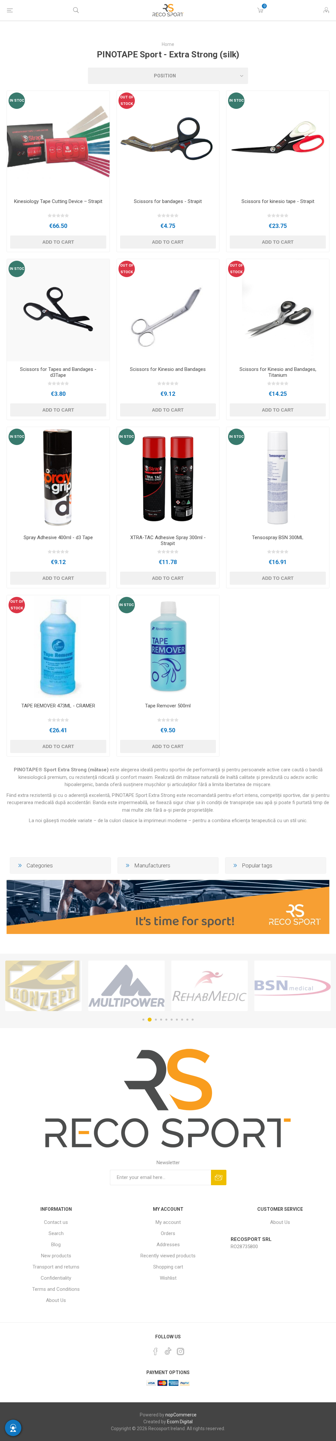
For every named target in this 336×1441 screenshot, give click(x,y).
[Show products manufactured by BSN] (209, 986)
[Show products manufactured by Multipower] (43, 986)
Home (168, 44)
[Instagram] (180, 1351)
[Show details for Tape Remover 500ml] (168, 646)
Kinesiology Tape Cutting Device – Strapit (58, 201)
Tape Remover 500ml (168, 706)
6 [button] (172, 1020)
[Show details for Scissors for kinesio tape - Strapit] (277, 142)
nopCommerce (181, 1414)
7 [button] (177, 1020)
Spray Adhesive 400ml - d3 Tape (58, 537)
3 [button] (155, 1020)
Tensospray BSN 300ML (278, 537)
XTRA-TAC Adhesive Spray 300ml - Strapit (168, 540)
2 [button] (149, 1020)
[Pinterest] (155, 1351)
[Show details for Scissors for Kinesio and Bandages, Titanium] (277, 310)
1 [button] (143, 1020)
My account (168, 1222)
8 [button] (182, 1020)
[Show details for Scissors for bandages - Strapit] (168, 142)
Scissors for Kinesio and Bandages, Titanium (278, 372)
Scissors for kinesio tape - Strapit (278, 201)
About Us (56, 1300)
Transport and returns (55, 1267)
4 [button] (161, 1020)
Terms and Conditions (56, 1289)
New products (56, 1256)
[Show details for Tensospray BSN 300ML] (277, 478)
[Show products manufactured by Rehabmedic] (126, 986)
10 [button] (193, 1020)
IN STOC (17, 100)
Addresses (168, 1245)
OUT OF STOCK (126, 100)
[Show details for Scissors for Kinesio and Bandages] (168, 310)
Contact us (56, 1222)
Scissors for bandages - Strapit (168, 201)
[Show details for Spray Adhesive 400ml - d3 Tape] (58, 478)
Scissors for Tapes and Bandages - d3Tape (58, 372)
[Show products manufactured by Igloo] (292, 986)
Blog (56, 1245)
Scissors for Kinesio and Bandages (168, 369)
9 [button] (187, 1020)
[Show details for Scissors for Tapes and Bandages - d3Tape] (58, 310)
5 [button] (166, 1020)
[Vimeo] (168, 1349)
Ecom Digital (180, 1421)
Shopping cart (168, 1267)
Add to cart (58, 242)
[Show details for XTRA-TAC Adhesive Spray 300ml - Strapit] (168, 478)
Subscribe (218, 1177)
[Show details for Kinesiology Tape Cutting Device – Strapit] (58, 142)
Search (56, 1233)
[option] (43, 986)
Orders (168, 1233)
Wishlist (168, 1278)
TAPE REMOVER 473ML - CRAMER (58, 706)
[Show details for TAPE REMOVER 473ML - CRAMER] (58, 646)
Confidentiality (56, 1278)
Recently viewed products (168, 1256)
